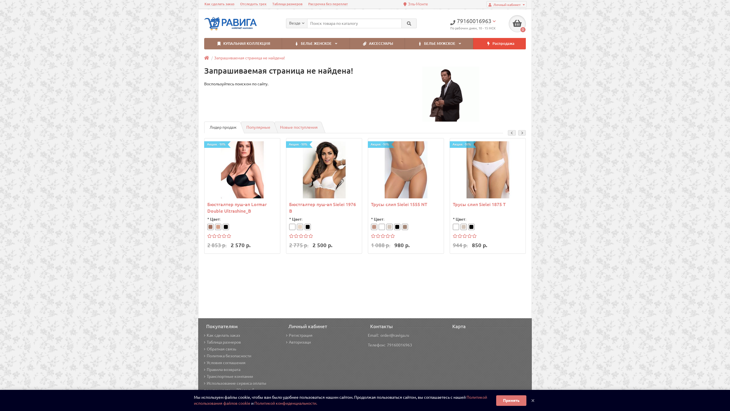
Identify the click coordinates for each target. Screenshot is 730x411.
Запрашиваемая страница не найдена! (249, 58)
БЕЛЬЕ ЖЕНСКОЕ (316, 43)
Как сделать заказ (219, 4)
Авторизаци (300, 342)
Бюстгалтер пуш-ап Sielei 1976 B (322, 207)
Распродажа (503, 43)
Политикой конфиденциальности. (285, 403)
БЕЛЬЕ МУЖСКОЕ (439, 43)
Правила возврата (223, 369)
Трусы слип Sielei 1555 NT (399, 204)
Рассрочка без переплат (328, 4)
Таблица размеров (287, 4)
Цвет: (215, 219)
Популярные (258, 127)
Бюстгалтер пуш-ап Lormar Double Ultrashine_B (237, 207)
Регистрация (301, 335)
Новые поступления (299, 127)
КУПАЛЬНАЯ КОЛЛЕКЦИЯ (246, 43)
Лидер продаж (223, 127)
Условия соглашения (226, 362)
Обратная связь (221, 349)
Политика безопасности (229, 356)
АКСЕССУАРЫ (380, 43)
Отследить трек (253, 4)
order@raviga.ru (394, 335)
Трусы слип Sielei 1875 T (479, 204)
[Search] (409, 23)
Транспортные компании (230, 376)
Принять (511, 400)
